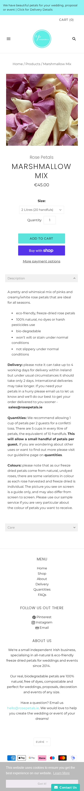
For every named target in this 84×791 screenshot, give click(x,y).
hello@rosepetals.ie (23, 708)
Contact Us (67, 787)
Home (18, 64)
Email (44, 628)
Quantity (34, 220)
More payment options (41, 261)
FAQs (42, 595)
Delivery (15, 365)
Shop (42, 573)
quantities (53, 455)
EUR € (40, 741)
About (42, 579)
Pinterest (44, 617)
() (66, 20)
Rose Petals (41, 157)
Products (32, 64)
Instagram (43, 622)
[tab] (41, 278)
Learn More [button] (61, 773)
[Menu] (8, 39)
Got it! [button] (42, 783)
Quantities (42, 589)
